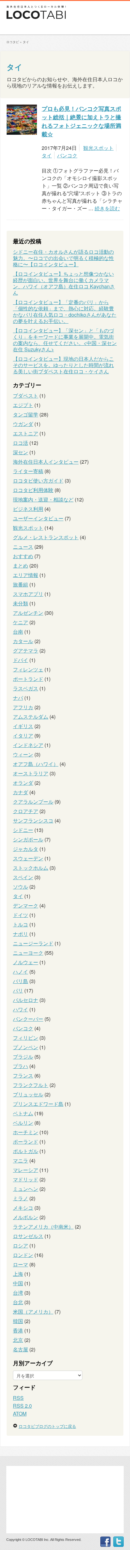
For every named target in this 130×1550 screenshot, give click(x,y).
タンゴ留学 (25, 414)
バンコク (67, 155)
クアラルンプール (33, 801)
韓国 (18, 1321)
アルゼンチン (28, 612)
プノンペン (25, 1047)
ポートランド (28, 678)
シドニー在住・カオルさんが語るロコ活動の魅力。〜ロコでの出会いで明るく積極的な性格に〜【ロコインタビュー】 (63, 258)
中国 (18, 1283)
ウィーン (23, 754)
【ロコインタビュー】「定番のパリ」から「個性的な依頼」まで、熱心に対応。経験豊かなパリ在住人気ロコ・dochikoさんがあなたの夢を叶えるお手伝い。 (64, 311)
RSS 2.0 (22, 1405)
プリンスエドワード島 (38, 1103)
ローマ (20, 1264)
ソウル (20, 886)
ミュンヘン (25, 1188)
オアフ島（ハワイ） (35, 763)
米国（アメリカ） (33, 1311)
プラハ (20, 1066)
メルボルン (25, 1217)
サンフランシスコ (33, 820)
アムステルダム (30, 716)
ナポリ (20, 933)
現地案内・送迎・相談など (43, 499)
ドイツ (20, 915)
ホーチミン (25, 1132)
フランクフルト (30, 1085)
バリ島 (20, 981)
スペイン (23, 877)
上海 (18, 1273)
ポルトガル (25, 1151)
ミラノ (20, 1198)
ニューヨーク (28, 952)
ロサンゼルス (28, 1236)
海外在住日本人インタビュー (46, 461)
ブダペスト (25, 395)
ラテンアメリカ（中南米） (43, 1226)
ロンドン (23, 1255)
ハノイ (20, 971)
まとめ (20, 565)
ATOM (20, 1413)
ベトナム (23, 1113)
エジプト (23, 405)
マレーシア (25, 1170)
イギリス (23, 726)
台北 (18, 1302)
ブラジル (23, 1056)
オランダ (23, 782)
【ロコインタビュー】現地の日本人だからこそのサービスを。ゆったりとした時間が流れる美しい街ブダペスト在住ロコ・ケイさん (63, 365)
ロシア (20, 1245)
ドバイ (20, 660)
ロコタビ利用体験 (33, 490)
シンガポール (28, 839)
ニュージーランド (33, 943)
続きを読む (107, 208)
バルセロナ (25, 1000)
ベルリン (23, 1122)
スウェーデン (28, 858)
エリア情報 (25, 575)
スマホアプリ (28, 593)
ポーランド (25, 1141)
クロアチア (25, 811)
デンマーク (25, 905)
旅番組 (20, 584)
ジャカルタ (25, 848)
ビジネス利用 (28, 508)
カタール (23, 641)
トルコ (20, 924)
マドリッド (25, 1179)
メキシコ (23, 1207)
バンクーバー (28, 1018)
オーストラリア (30, 773)
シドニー (23, 830)
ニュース (23, 546)
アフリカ (23, 707)
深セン (20, 452)
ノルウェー (25, 962)
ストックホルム (30, 867)
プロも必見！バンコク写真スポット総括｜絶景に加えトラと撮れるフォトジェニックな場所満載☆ (81, 121)
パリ (18, 990)
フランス (23, 1075)
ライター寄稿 (28, 471)
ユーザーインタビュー (38, 518)
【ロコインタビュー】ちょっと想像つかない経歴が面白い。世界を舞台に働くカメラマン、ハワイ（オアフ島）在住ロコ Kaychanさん (64, 283)
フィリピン (25, 1037)
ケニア (20, 622)
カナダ (20, 792)
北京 (18, 1340)
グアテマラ (25, 650)
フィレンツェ (28, 669)
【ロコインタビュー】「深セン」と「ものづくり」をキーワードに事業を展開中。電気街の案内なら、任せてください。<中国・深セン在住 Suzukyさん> (65, 340)
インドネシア (28, 745)
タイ (14, 66)
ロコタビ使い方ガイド (38, 480)
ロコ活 (20, 442)
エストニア (25, 433)
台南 (18, 631)
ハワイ (20, 1009)
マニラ (20, 1160)
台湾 (18, 1292)
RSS (18, 1397)
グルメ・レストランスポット (46, 537)
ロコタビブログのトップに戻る (47, 1426)
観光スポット (98, 147)
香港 (18, 1330)
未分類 (20, 603)
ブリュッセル (28, 1094)
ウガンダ (23, 423)
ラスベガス (25, 688)
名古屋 (20, 1349)
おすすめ (23, 556)
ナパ (18, 697)
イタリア (23, 735)
